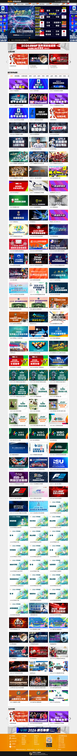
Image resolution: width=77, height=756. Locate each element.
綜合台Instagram (62, 747)
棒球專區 (42, 4)
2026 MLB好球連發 (54, 134)
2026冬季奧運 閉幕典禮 (15, 527)
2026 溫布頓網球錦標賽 (15, 309)
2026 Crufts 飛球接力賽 (55, 396)
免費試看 (23, 737)
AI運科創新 (24, 76)
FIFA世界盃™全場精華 (15, 367)
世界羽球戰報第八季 (15, 629)
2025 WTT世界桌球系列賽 (16, 673)
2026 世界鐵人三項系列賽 (16, 338)
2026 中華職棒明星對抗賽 (16, 236)
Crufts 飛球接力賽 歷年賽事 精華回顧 (59, 411)
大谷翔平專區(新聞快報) (36, 149)
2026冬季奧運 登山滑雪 (55, 527)
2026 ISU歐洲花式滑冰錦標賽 (37, 513)
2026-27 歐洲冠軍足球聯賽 (56, 90)
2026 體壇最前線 (54, 236)
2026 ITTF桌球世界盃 (55, 280)
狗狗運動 (17, 76)
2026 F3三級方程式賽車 (16, 498)
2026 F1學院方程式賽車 (36, 498)
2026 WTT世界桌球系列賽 (36, 265)
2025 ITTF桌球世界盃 (55, 702)
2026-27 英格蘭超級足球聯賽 (57, 105)
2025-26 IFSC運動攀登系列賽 (57, 673)
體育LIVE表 (20, 4)
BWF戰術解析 (53, 66)
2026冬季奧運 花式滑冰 (35, 527)
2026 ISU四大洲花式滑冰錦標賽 (57, 469)
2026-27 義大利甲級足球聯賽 (17, 119)
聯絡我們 (59, 749)
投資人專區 (14, 741)
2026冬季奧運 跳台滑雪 (55, 585)
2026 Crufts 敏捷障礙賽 (35, 396)
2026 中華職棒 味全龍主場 (56, 163)
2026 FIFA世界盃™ (14, 192)
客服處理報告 (36, 744)
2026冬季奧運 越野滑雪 (35, 556)
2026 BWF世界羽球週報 (55, 498)
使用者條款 (24, 741)
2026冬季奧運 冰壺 (54, 556)
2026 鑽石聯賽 (13, 280)
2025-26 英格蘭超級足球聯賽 (17, 483)
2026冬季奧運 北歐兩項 (55, 571)
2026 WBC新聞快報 (35, 440)
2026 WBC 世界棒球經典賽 (56, 425)
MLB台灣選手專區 (14, 149)
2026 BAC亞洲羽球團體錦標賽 (37, 469)
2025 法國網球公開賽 (15, 702)
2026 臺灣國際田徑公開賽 (56, 323)
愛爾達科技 (14, 738)
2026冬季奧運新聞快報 (55, 600)
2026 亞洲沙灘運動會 (55, 338)
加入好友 (14, 746)
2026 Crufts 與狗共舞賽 (15, 411)
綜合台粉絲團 (61, 742)
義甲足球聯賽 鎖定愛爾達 (17, 40)
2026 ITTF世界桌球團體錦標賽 (57, 265)
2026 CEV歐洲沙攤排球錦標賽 (57, 250)
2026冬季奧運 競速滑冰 (35, 600)
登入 (56, 1)
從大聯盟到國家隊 (14, 454)
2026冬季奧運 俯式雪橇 (35, 585)
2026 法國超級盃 (14, 221)
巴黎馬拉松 (12, 352)
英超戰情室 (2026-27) (55, 192)
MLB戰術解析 (33, 66)
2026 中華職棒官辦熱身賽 (36, 454)
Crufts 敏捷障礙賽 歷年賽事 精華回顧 (19, 425)
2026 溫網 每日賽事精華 (36, 309)
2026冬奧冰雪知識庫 (15, 614)
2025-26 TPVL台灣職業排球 (16, 469)
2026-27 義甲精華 (34, 90)
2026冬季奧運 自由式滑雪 (16, 571)
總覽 (11, 76)
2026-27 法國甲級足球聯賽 (36, 119)
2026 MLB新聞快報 (34, 134)
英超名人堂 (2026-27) (55, 221)
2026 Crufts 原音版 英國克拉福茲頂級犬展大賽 (41, 381)
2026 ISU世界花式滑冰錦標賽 (17, 294)
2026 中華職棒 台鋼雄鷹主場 (17, 163)
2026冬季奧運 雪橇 (34, 571)
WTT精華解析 (13, 658)
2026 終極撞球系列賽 (35, 352)
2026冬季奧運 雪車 (14, 542)
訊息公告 (36, 739)
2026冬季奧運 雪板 (14, 600)
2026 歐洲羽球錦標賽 (15, 265)
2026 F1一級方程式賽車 (36, 178)
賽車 (56, 76)
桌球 (52, 76)
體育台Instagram (62, 744)
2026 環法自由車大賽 (55, 178)
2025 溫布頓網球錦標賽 (55, 687)
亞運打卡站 (35, 4)
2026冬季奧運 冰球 (54, 542)
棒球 (30, 76)
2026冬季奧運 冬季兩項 (15, 556)
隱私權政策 (24, 742)
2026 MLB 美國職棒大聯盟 (16, 134)
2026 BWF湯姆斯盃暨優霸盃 (17, 250)
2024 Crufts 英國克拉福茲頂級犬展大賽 (19, 396)
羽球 (43, 76)
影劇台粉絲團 (61, 741)
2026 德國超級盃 (54, 207)
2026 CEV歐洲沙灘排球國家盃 (37, 338)
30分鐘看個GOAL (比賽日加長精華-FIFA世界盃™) (62, 352)
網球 (47, 76)
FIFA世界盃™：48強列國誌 (56, 367)
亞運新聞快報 (13, 66)
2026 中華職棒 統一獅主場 (16, 178)
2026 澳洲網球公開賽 (35, 629)
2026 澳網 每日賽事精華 (56, 629)
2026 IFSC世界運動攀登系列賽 (37, 294)
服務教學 (36, 742)
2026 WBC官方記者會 (15, 440)
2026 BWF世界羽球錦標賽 (36, 105)
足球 (34, 76)
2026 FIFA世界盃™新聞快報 (37, 367)
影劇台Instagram (62, 745)
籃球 (39, 76)
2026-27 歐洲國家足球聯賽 (36, 483)
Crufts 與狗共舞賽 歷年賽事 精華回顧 (39, 425)
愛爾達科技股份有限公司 (21, 749)
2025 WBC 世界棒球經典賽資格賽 (58, 454)
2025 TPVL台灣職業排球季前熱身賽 (58, 658)
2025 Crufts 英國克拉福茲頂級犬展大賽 (59, 381)
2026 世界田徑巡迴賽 (35, 280)
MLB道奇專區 (53, 149)
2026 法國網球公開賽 (55, 309)
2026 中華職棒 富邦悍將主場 (37, 163)
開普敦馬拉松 (33, 323)
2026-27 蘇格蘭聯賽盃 (35, 207)
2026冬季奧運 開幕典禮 (55, 513)
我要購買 (27, 4)
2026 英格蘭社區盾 (14, 207)
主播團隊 (14, 743)
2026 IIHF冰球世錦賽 (55, 294)
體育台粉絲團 (61, 739)
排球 (60, 76)
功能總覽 (23, 744)
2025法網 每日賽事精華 (35, 702)
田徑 (64, 76)
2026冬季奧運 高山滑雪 (35, 542)
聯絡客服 (36, 741)
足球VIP (48, 4)
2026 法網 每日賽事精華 (16, 323)
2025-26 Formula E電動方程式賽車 (18, 513)
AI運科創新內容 (33, 614)
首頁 (10, 4)
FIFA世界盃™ (56, 4)
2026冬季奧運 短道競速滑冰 (17, 585)
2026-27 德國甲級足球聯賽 (16, 105)
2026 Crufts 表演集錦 (35, 411)
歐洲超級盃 (32, 221)
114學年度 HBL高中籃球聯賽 (17, 687)
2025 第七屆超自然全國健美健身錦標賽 (39, 687)
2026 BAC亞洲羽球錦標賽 (36, 250)
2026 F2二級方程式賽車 (55, 483)
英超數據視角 (53, 644)
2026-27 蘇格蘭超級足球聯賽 (37, 192)
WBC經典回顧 (53, 440)
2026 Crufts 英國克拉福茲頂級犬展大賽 (19, 381)
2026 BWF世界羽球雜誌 (55, 614)
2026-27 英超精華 (14, 90)
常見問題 (36, 737)
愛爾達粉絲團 (61, 737)
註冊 (59, 1)
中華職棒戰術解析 (34, 644)
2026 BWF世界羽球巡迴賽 (36, 236)
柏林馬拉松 (32, 673)
